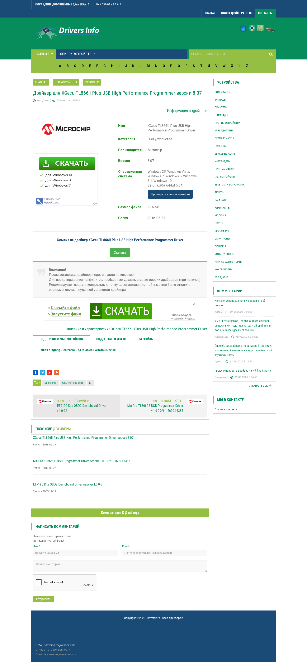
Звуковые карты (225, 153)
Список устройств (75, 54)
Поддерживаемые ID (111, 339)
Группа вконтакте (226, 409)
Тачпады (220, 99)
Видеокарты (223, 91)
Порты (219, 223)
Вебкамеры (222, 230)
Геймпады (221, 115)
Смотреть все (258, 385)
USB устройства (73, 382)
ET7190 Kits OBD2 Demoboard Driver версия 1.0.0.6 (67, 484)
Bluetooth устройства (229, 184)
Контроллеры (223, 269)
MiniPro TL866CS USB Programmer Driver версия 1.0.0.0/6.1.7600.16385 (81, 461)
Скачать (120, 253)
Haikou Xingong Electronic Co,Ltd (77, 350)
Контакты (265, 13)
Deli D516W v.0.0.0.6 (108, 4)
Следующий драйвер (168, 400)
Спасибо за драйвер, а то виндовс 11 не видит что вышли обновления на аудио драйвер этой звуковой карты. (244, 350)
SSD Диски (221, 277)
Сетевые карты (224, 138)
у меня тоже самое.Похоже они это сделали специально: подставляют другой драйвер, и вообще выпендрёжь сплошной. (243, 325)
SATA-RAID (220, 200)
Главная (42, 54)
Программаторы (225, 169)
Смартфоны (222, 238)
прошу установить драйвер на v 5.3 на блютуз (243, 370)
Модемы (220, 215)
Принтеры (221, 107)
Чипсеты (220, 146)
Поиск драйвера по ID (236, 13)
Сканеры (220, 246)
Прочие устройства (227, 122)
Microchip (50, 382)
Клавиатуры (222, 207)
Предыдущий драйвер (73, 400)
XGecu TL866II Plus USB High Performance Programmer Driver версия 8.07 (83, 438)
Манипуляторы (225, 254)
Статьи (210, 13)
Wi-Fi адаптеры (224, 130)
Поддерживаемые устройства (61, 339)
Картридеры (222, 161)
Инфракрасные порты (228, 261)
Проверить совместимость (170, 194)
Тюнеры (220, 192)
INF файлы (145, 339)
